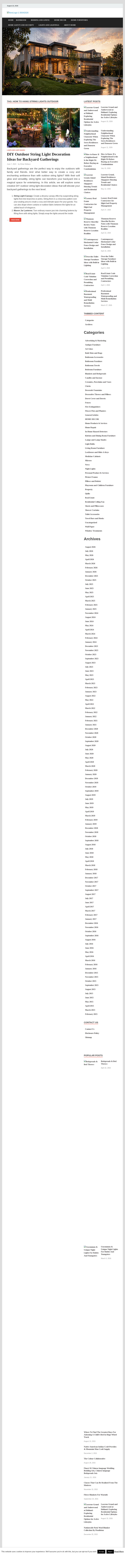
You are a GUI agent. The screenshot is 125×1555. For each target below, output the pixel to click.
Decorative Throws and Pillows (98, 394)
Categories (89, 320)
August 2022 (90, 696)
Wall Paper (89, 527)
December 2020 (91, 729)
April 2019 (89, 812)
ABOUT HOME (70, 25)
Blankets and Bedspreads (95, 374)
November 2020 (91, 733)
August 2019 (90, 795)
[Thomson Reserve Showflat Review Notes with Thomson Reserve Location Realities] (91, 219)
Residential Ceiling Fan (94, 502)
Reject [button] (110, 1552)
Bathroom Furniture (93, 361)
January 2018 (90, 874)
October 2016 (90, 931)
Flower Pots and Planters (95, 411)
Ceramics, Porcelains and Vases (98, 382)
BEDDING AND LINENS (40, 20)
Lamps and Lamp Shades (16, 150)
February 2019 (91, 820)
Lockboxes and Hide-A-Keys (97, 452)
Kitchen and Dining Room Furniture (100, 436)
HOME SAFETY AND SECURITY (21, 25)
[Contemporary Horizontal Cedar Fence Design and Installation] (91, 239)
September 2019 (91, 791)
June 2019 (89, 803)
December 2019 (91, 778)
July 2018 (89, 849)
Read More (14, 219)
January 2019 (90, 824)
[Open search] (117, 20)
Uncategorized (91, 522)
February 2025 (91, 605)
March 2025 (90, 601)
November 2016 (91, 927)
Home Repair (90, 427)
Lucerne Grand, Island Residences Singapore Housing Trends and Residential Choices (109, 180)
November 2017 (91, 882)
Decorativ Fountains (93, 390)
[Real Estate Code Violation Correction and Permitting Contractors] (91, 274)
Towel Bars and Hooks (94, 518)
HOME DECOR (60, 20)
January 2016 (90, 969)
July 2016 (89, 944)
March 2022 (90, 708)
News (87, 465)
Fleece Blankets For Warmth (96, 1495)
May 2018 (89, 857)
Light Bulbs (90, 444)
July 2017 (89, 898)
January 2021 (90, 725)
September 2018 (91, 840)
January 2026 (90, 572)
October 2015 (90, 981)
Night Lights (90, 469)
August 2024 (90, 617)
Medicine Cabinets (92, 456)
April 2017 (89, 907)
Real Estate (89, 498)
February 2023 (91, 687)
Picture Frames (91, 477)
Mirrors (88, 460)
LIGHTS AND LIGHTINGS (49, 25)
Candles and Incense (93, 378)
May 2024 (89, 625)
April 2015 (89, 1006)
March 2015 (90, 1010)
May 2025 (89, 592)
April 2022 (89, 704)
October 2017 (90, 886)
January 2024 (90, 642)
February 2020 (91, 770)
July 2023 (89, 667)
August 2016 (90, 940)
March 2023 (90, 683)
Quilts (87, 494)
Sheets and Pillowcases (94, 506)
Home (11, 20)
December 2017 (91, 878)
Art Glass (89, 349)
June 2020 (89, 754)
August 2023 (90, 663)
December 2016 (91, 923)
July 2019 (89, 799)
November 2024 (91, 613)
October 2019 (90, 787)
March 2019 (90, 816)
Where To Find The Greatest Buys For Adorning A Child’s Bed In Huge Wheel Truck (100, 1434)
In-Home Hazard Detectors (96, 432)
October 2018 (90, 836)
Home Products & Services (96, 423)
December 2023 (91, 646)
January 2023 (90, 692)
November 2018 (91, 832)
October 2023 (90, 654)
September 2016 (91, 936)
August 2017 (90, 894)
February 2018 (91, 869)
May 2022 (89, 700)
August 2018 (90, 845)
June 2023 (89, 671)
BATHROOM (21, 20)
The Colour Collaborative (94, 1459)
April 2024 (89, 630)
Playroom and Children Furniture (99, 485)
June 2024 (89, 621)
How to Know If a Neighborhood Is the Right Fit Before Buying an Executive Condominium (109, 159)
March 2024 (90, 634)
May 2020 (89, 758)
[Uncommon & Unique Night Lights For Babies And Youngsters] (91, 1247)
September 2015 (91, 985)
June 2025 (89, 588)
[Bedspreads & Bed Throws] (91, 1061)
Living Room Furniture (95, 448)
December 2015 (91, 973)
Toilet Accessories (92, 514)
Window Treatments (93, 531)
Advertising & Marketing (95, 341)
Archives (88, 324)
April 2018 (89, 861)
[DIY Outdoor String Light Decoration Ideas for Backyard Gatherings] (43, 127)
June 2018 (89, 853)
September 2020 (91, 741)
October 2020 (90, 737)
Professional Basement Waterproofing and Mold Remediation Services (109, 296)
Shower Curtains (92, 510)
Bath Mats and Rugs (93, 353)
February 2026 (91, 568)
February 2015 (91, 1014)
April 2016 (89, 956)
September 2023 (91, 659)
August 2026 (90, 547)
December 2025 (91, 576)
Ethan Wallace (25, 164)
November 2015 (91, 977)
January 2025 (90, 609)
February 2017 (91, 915)
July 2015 (89, 993)
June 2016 (89, 948)
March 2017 (90, 911)
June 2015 (89, 998)
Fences (88, 403)
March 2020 (90, 766)
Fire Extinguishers (92, 407)
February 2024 (91, 638)
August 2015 (90, 989)
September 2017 (91, 890)
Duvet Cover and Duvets (95, 398)
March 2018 (90, 865)
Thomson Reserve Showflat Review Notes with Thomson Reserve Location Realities (109, 224)
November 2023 (91, 650)
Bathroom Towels (92, 365)
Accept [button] (101, 1552)
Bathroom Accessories (94, 357)
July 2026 (89, 551)
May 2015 (89, 1002)
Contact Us (89, 1029)
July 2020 (89, 750)
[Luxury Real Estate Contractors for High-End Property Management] (91, 198)
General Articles (91, 415)
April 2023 (89, 679)
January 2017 (90, 919)
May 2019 (89, 807)
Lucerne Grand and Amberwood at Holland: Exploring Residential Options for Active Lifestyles (109, 112)
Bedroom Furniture (93, 370)
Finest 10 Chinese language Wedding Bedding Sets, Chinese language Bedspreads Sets (99, 1470)
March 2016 (90, 960)
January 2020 (90, 774)
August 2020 (90, 745)
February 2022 (91, 712)
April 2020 (89, 762)
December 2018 (91, 828)
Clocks (88, 386)
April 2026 (89, 559)
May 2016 (89, 952)
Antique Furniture (92, 345)
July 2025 (89, 584)
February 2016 (91, 964)
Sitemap (88, 1037)
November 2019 (91, 783)
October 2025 (90, 580)
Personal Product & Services (97, 473)
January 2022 (90, 716)
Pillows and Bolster (93, 481)
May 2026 (89, 555)
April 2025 (89, 597)
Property (89, 489)
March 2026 (90, 563)
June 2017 (89, 902)
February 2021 (91, 721)
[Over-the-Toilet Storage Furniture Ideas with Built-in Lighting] (91, 257)
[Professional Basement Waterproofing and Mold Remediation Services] (91, 291)
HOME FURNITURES (79, 20)
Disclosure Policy (92, 1033)
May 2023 (89, 675)
